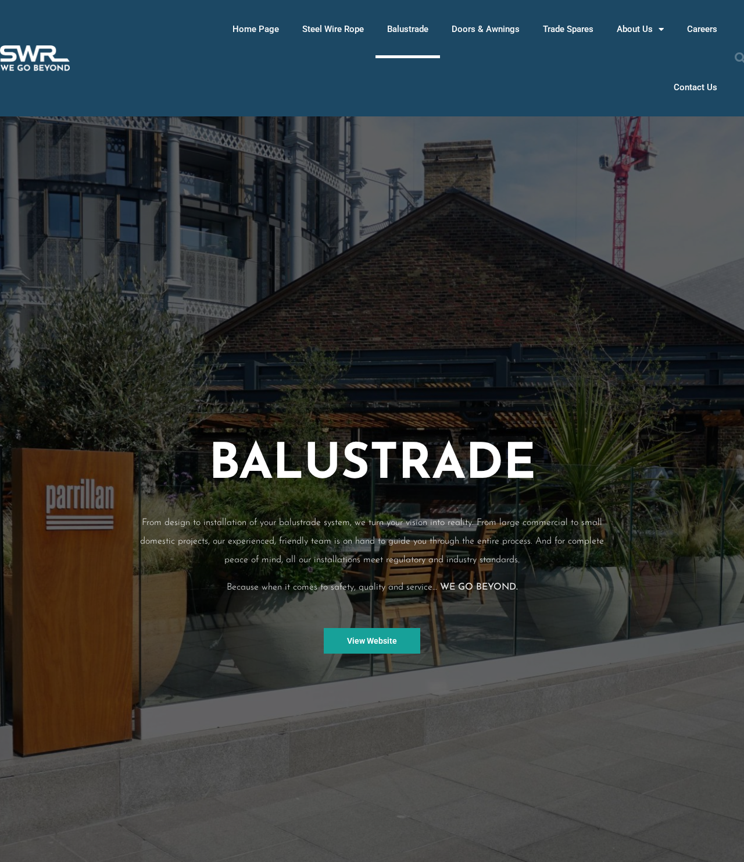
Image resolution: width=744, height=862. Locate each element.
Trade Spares (568, 29)
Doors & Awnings (486, 29)
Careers (702, 29)
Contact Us (695, 87)
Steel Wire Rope (333, 29)
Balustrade (407, 29)
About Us (635, 29)
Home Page (256, 29)
